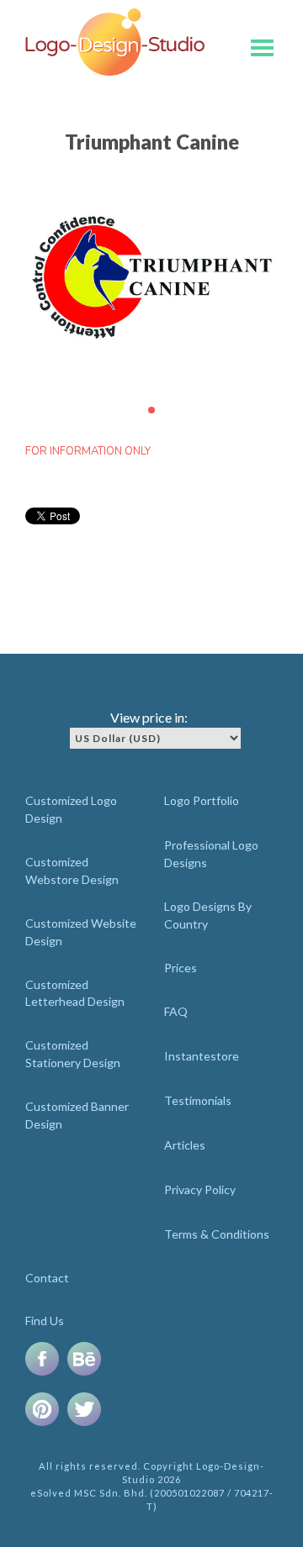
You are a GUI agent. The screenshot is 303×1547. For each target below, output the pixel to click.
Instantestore (201, 1056)
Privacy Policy (200, 1189)
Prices (180, 967)
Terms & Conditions (216, 1234)
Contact (47, 1278)
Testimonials (197, 1100)
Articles (184, 1145)
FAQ (176, 1011)
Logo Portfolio (201, 800)
